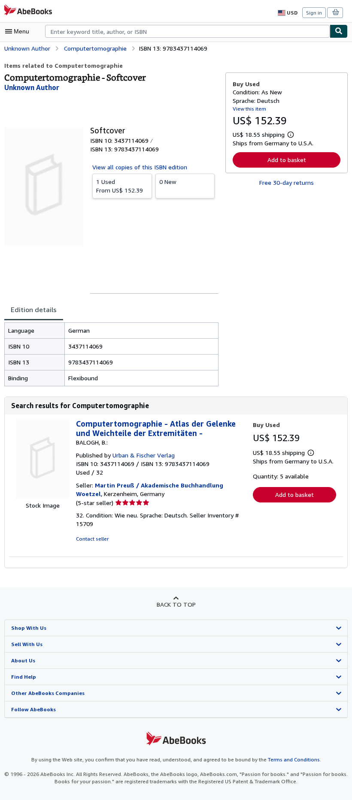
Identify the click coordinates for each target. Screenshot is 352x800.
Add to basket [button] (286, 159)
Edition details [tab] (34, 309)
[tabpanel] (111, 354)
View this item (249, 108)
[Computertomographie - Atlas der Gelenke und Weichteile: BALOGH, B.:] (42, 496)
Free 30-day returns (286, 182)
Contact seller (92, 538)
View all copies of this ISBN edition (139, 167)
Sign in (314, 12)
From (119, 186)
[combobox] (187, 31)
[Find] (338, 31)
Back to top (176, 604)
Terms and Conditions (294, 759)
